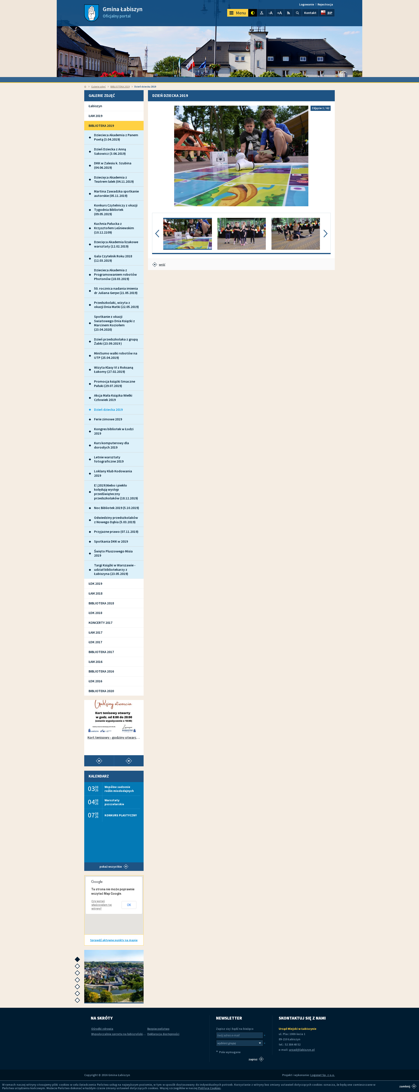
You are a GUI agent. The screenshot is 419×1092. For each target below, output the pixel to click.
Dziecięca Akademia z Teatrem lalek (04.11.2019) (114, 179)
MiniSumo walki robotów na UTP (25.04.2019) (115, 355)
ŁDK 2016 (95, 681)
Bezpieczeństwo (158, 1029)
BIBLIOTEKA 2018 (101, 603)
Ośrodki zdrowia (102, 1029)
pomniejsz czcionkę (270, 13)
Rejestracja (325, 4)
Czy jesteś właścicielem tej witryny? (101, 905)
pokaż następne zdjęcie (325, 156)
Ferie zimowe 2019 (108, 419)
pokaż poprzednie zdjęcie (157, 156)
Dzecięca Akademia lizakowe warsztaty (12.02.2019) (116, 244)
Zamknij (404, 1086)
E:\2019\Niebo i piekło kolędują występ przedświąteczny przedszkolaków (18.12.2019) (116, 491)
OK (129, 905)
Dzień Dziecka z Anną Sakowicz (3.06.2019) (110, 151)
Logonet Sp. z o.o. (322, 1075)
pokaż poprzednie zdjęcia (157, 233)
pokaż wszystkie (111, 866)
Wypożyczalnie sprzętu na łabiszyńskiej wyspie (123, 1034)
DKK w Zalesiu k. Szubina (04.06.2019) (112, 165)
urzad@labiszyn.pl (302, 1050)
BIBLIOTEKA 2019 (120, 86)
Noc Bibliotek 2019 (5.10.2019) (116, 508)
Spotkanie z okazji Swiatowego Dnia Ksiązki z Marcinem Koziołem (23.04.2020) (114, 323)
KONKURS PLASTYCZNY (121, 815)
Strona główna (85, 87)
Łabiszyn (95, 106)
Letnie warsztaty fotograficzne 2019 (109, 459)
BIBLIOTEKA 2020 (101, 691)
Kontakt (310, 13)
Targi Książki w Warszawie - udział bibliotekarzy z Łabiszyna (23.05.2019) (115, 569)
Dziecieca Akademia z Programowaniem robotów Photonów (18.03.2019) (115, 274)
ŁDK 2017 (95, 642)
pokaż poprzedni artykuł (99, 761)
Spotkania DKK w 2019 (111, 541)
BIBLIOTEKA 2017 (101, 652)
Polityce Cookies (209, 1088)
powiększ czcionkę (279, 13)
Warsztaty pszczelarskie (114, 802)
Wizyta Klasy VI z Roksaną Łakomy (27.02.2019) (113, 369)
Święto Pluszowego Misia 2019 (113, 553)
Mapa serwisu (261, 13)
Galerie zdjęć (98, 86)
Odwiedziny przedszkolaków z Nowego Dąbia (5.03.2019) (116, 519)
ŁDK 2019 (95, 583)
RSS (288, 13)
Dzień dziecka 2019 (108, 409)
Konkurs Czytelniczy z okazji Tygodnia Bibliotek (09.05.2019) (115, 209)
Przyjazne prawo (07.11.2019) (116, 531)
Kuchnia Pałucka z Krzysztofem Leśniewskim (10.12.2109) (114, 227)
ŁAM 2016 (95, 661)
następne (78, 960)
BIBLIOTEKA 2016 (101, 671)
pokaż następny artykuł (129, 761)
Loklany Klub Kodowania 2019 (113, 473)
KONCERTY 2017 (100, 622)
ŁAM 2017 (95, 632)
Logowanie (306, 4)
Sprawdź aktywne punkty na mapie (113, 940)
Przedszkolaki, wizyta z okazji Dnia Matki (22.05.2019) (116, 304)
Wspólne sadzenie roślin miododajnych (119, 789)
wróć (162, 265)
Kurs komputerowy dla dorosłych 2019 (111, 445)
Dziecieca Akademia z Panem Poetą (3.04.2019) (116, 137)
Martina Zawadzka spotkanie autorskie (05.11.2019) (116, 193)
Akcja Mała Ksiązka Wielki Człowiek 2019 (113, 397)
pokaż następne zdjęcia (325, 233)
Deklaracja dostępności (163, 1034)
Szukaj (297, 13)
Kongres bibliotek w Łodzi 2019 (114, 431)
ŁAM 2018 (95, 593)
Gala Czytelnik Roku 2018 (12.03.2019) (113, 258)
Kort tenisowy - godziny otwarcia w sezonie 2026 (114, 737)
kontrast (252, 13)
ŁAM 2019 (95, 115)
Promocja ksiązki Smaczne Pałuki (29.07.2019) (114, 383)
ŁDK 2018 (95, 612)
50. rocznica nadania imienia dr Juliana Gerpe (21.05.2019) (116, 290)
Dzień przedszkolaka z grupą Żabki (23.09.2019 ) (116, 341)
